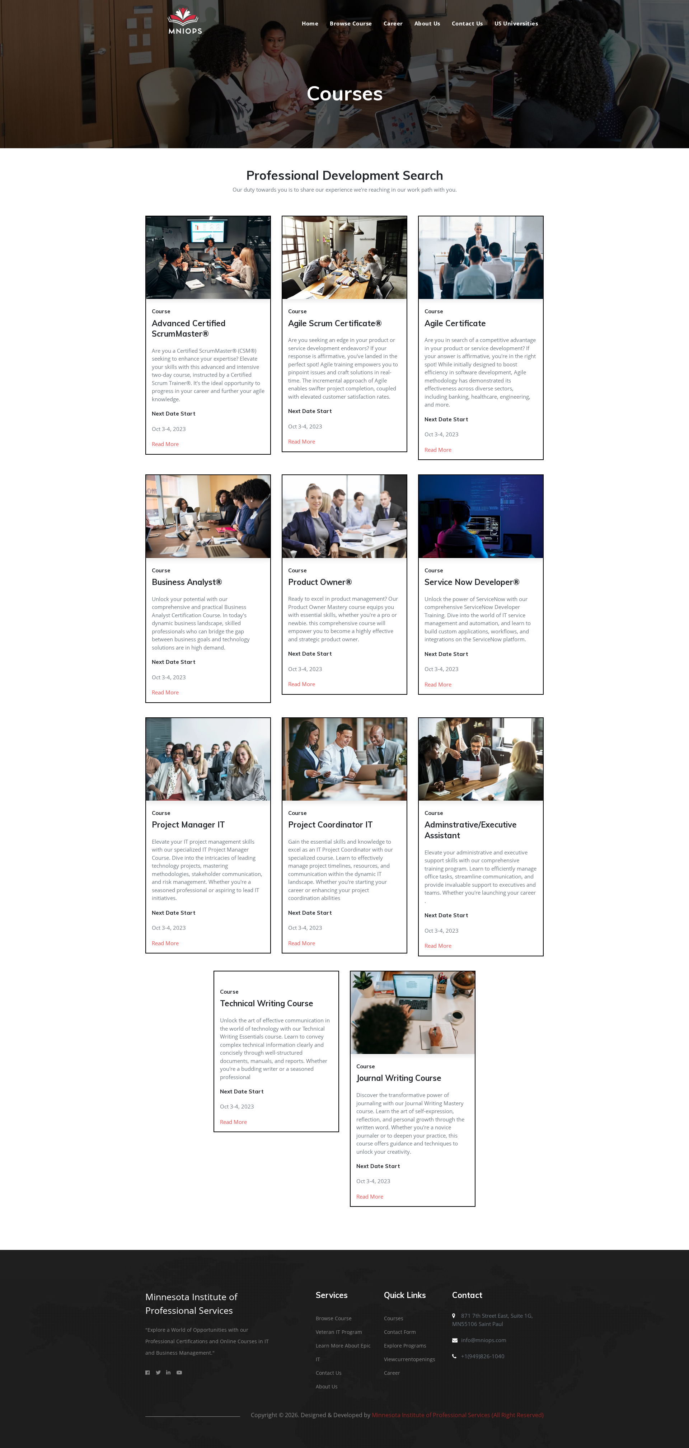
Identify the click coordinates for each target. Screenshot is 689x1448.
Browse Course (351, 23)
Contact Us (467, 23)
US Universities (516, 23)
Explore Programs (405, 1345)
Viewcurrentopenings (409, 1359)
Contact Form (400, 1331)
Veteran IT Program (339, 1331)
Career (393, 23)
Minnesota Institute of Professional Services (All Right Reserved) (458, 1415)
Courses (393, 1318)
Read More (165, 443)
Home (310, 23)
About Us (427, 23)
